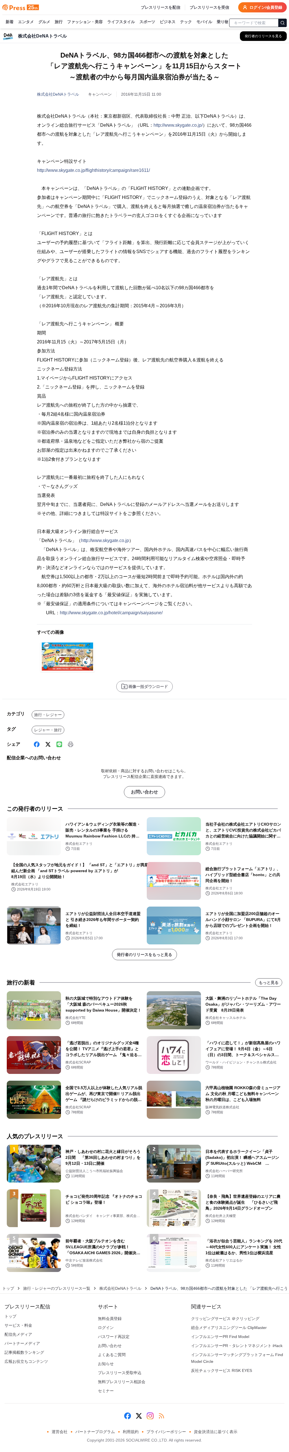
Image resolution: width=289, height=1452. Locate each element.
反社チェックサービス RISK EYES (221, 1370)
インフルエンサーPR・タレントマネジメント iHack (237, 1345)
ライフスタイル (121, 21)
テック (186, 21)
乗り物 (223, 21)
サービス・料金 (18, 1325)
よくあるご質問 (112, 1354)
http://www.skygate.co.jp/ (178, 125)
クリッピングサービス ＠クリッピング (225, 1318)
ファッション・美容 (85, 21)
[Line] (59, 744)
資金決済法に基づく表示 (215, 1431)
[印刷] (70, 744)
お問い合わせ (144, 791)
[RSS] (161, 1415)
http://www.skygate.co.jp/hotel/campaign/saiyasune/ (111, 612)
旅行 (59, 21)
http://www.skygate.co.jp (105, 540)
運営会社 (59, 1431)
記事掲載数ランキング (24, 1352)
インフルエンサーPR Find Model (220, 1336)
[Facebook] (37, 744)
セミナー (106, 1391)
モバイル (204, 21)
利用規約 (131, 1431)
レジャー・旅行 (48, 730)
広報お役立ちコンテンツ (26, 1361)
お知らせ (106, 1363)
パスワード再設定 (114, 1336)
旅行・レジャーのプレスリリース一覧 (56, 1288)
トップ (8, 1288)
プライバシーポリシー (166, 1431)
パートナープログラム (95, 1431)
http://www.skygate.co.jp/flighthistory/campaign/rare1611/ (93, 170)
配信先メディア (18, 1334)
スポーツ (147, 21)
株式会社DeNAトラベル (58, 94)
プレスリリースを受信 (209, 7)
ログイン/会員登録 (265, 7)
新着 (10, 21)
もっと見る (269, 982)
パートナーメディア (22, 1343)
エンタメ (26, 21)
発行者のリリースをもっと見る (144, 954)
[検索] (282, 23)
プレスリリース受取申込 (119, 1372)
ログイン (106, 1327)
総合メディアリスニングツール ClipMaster (229, 1327)
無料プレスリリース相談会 (121, 1381)
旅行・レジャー (48, 714)
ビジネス (168, 21)
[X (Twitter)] (48, 744)
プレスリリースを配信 (160, 7)
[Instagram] (150, 1415)
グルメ (44, 21)
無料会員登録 (110, 1318)
